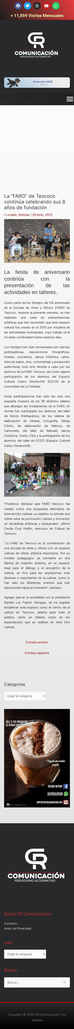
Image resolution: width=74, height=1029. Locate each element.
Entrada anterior (37, 642)
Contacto (10, 923)
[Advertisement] (37, 156)
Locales (11, 215)
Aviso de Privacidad (17, 928)
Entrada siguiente (37, 653)
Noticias (24, 215)
